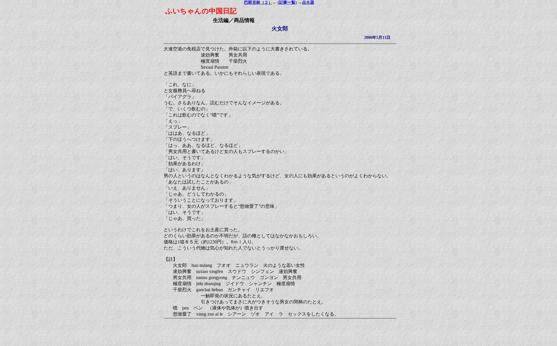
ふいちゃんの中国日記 (201, 11)
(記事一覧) (287, 2)
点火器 (308, 2)
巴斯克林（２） (258, 2)
